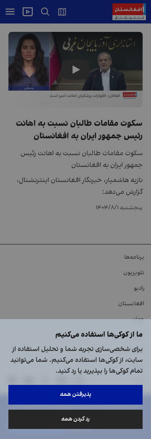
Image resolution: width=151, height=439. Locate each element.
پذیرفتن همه (75, 394)
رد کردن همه (75, 419)
